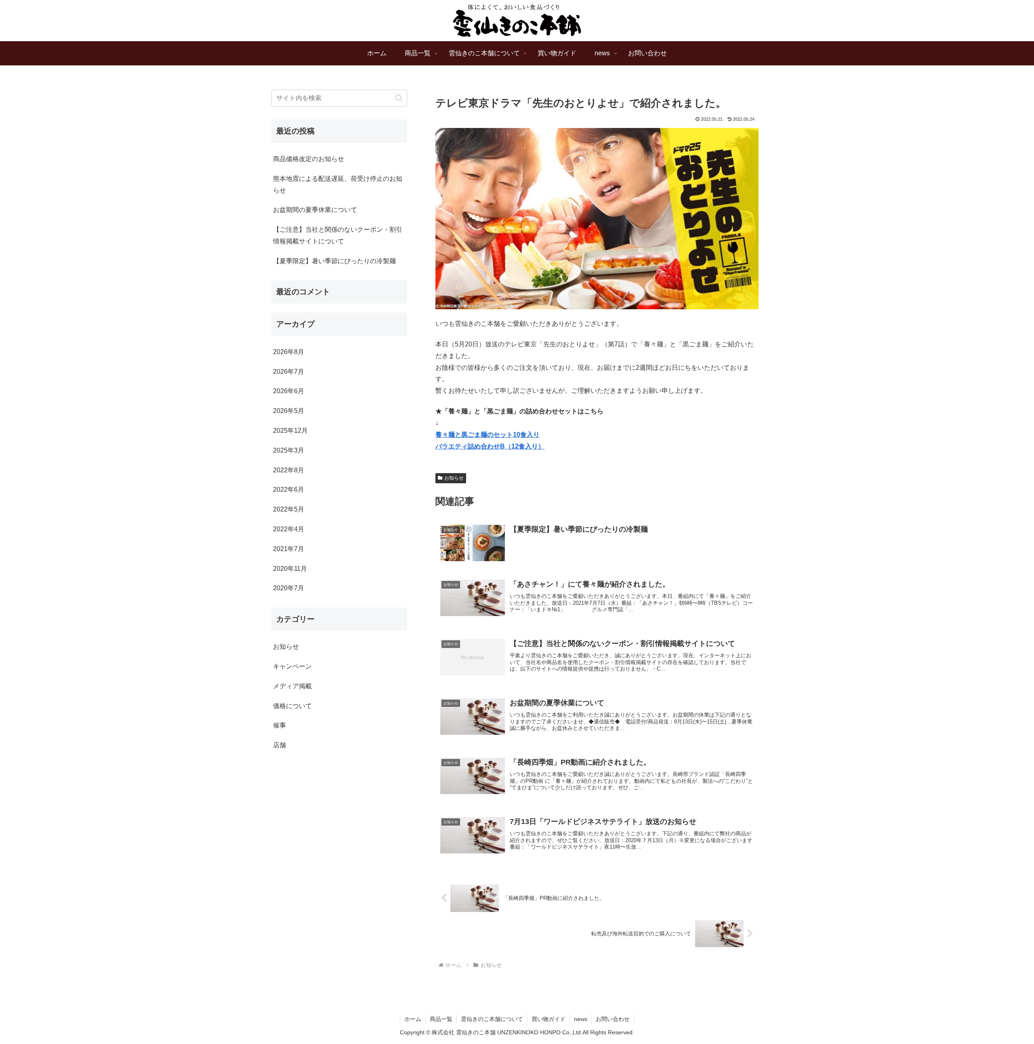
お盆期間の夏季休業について (315, 209)
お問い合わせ (613, 1019)
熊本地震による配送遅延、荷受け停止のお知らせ (337, 184)
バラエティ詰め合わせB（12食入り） (489, 446)
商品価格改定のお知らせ (308, 158)
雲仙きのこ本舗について (492, 1019)
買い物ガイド (548, 1019)
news (580, 1019)
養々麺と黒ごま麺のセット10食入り (487, 434)
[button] (399, 98)
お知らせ (454, 478)
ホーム (412, 1019)
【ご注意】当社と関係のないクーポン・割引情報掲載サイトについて (337, 235)
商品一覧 (441, 1019)
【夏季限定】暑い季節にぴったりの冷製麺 (334, 261)
